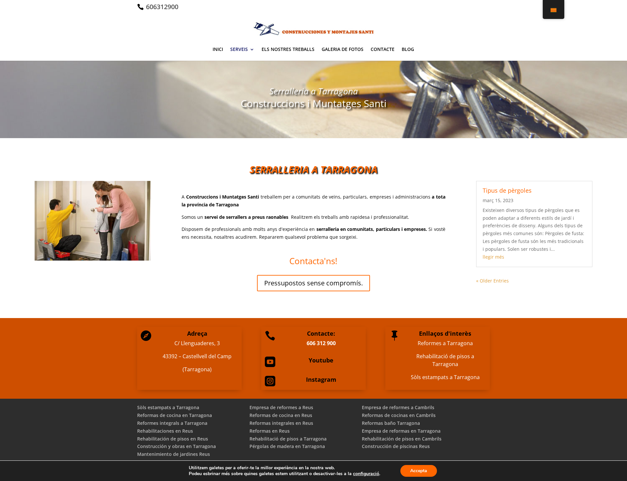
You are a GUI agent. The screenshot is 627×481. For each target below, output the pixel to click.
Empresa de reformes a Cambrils (398, 407)
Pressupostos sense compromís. (313, 283)
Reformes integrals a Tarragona (172, 423)
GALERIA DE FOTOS (342, 49)
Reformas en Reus (269, 431)
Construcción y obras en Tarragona (176, 446)
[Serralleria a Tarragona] (93, 259)
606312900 (161, 6)
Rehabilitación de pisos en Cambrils (402, 439)
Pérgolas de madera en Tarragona (287, 446)
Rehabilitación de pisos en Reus (172, 439)
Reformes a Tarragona (445, 343)
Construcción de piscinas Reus (396, 446)
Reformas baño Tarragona (391, 423)
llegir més (493, 257)
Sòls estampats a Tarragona (445, 377)
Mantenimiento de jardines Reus (173, 454)
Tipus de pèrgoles (507, 190)
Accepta (418, 471)
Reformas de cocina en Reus (280, 415)
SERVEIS (239, 49)
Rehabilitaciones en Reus (165, 431)
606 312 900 (321, 343)
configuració (366, 474)
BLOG (408, 49)
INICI (218, 49)
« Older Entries (492, 281)
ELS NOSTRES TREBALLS (288, 49)
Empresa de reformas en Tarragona (401, 431)
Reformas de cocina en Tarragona (174, 415)
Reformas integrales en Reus (281, 423)
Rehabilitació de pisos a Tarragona (445, 360)
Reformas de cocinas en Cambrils (399, 415)
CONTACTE (382, 49)
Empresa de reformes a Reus (281, 407)
